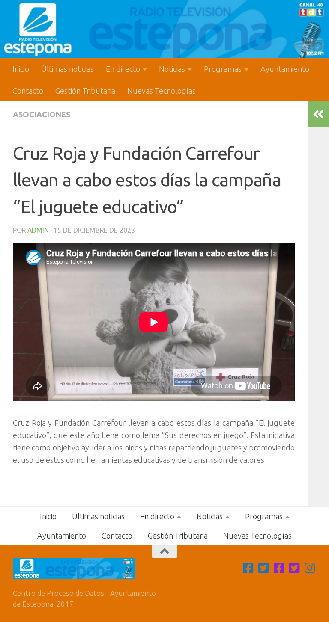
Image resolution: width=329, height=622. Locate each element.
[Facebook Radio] (279, 568)
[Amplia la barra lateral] (318, 114)
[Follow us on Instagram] (310, 568)
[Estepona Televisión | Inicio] (164, 29)
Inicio (20, 69)
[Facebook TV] (248, 568)
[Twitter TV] (264, 568)
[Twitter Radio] (295, 568)
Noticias (172, 69)
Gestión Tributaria (85, 90)
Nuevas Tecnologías (161, 90)
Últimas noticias (67, 69)
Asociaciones (41, 114)
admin (38, 230)
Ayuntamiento (284, 69)
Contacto (27, 90)
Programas (223, 69)
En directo (123, 69)
